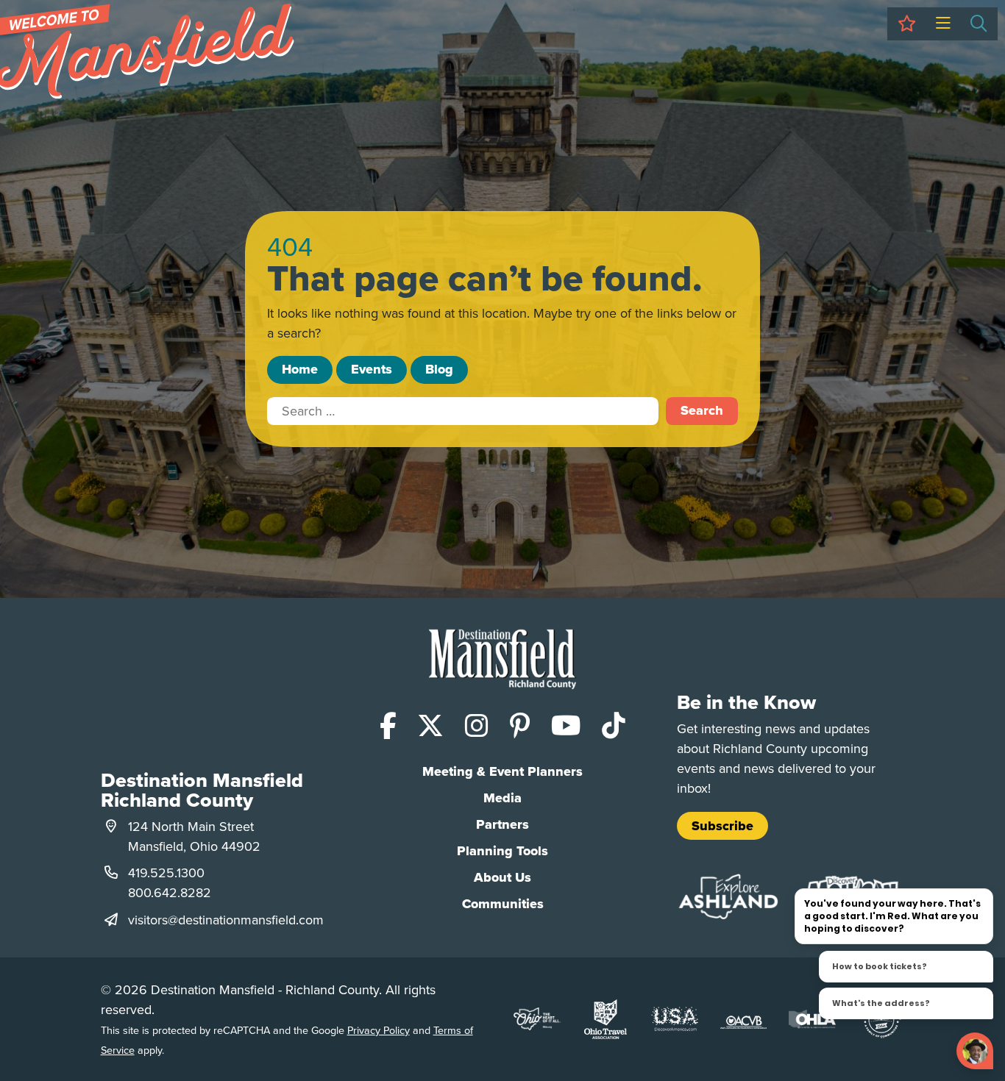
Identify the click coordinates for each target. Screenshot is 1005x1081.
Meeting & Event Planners (502, 771)
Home (300, 369)
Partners (502, 824)
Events (371, 369)
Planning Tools (502, 850)
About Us (502, 877)
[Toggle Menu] (943, 23)
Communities (503, 903)
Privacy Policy (378, 1030)
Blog (439, 369)
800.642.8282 (169, 892)
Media (502, 797)
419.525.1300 (166, 872)
